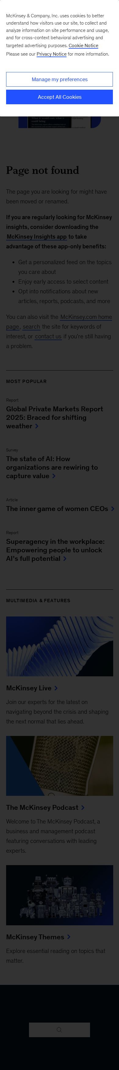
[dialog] (59, 58)
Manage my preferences (60, 79)
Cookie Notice (83, 45)
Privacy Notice (52, 54)
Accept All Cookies (59, 97)
